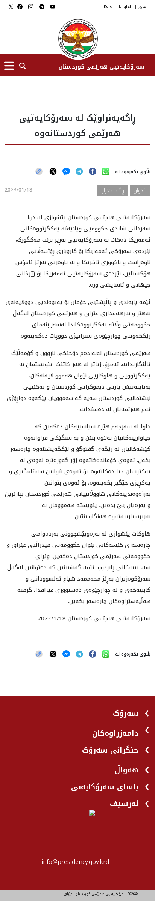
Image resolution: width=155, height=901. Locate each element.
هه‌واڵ (126, 770)
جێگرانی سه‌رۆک (110, 750)
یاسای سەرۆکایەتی (104, 787)
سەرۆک (125, 713)
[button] (131, 710)
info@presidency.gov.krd (75, 862)
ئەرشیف (124, 803)
